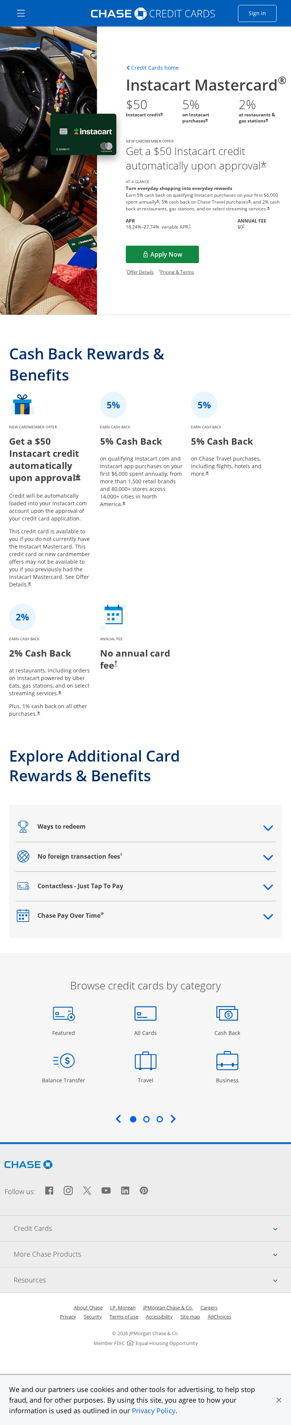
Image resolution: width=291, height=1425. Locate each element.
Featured (64, 1032)
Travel (148, 1080)
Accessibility (159, 1316)
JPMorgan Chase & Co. (168, 1307)
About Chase (88, 1307)
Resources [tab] (152, 1279)
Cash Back (227, 1032)
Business (228, 1080)
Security (93, 1316)
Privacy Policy (153, 1410)
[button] (279, 1400)
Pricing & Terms (177, 272)
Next (173, 1118)
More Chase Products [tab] (152, 1254)
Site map (190, 1316)
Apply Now (174, 256)
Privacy (68, 1316)
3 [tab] (159, 1119)
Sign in (263, 13)
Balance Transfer (63, 1080)
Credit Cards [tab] (152, 1228)
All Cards (146, 1032)
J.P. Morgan (123, 1307)
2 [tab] (146, 1119)
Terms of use (124, 1316)
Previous (118, 1118)
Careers (208, 1307)
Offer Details (140, 272)
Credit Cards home (155, 68)
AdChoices (219, 1316)
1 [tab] (133, 1119)
